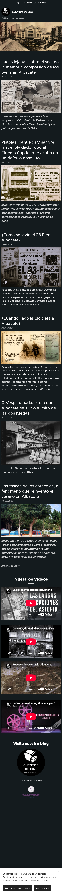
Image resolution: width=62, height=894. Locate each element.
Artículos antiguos (10, 566)
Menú (58, 14)
